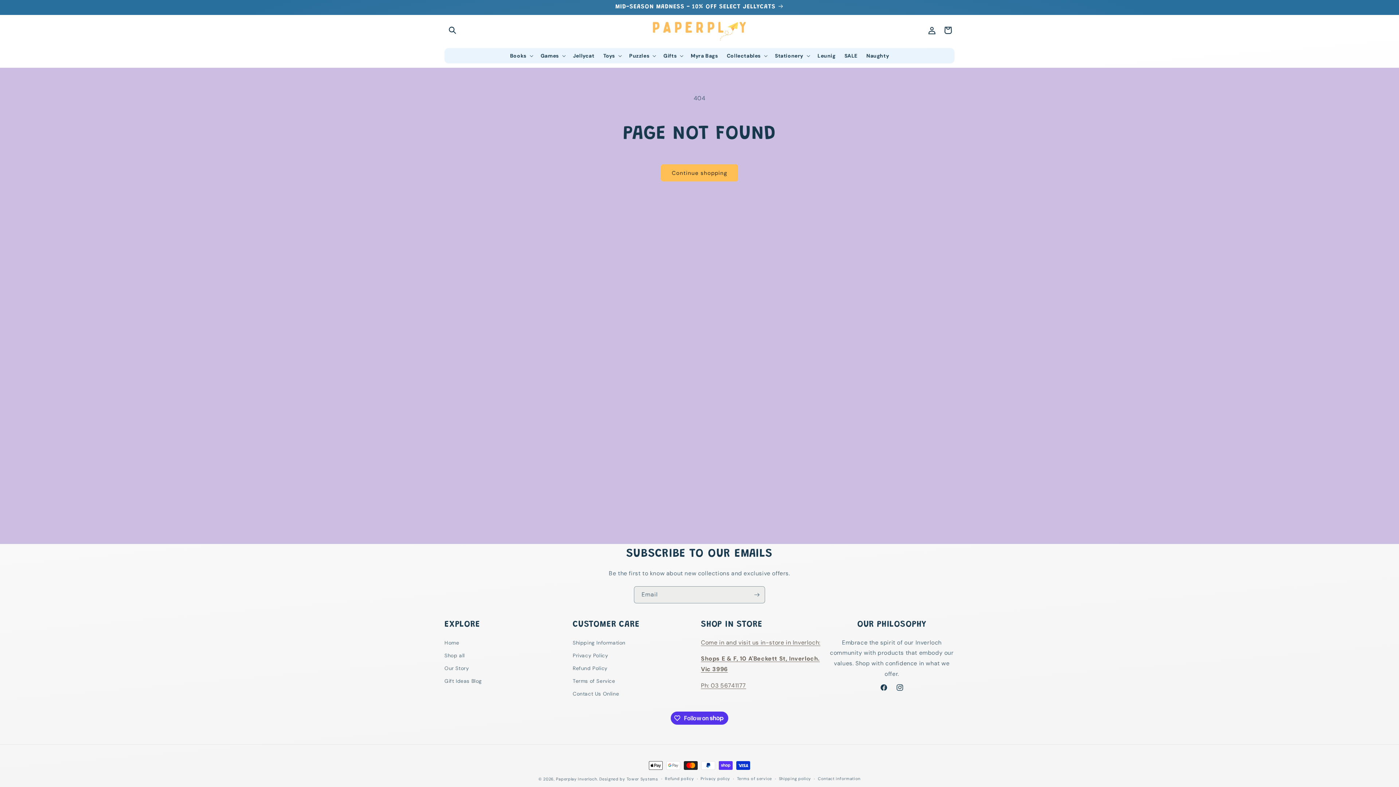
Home (451, 642)
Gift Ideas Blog (463, 681)
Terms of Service (594, 681)
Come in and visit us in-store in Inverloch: (760, 642)
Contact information (839, 778)
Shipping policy (795, 778)
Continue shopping (699, 173)
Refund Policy (590, 668)
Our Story (456, 668)
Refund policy (679, 778)
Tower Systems (642, 779)
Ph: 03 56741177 (723, 685)
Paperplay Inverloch (576, 779)
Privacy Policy (590, 655)
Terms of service (754, 778)
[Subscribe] (757, 594)
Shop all (454, 655)
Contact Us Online (596, 693)
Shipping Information (599, 642)
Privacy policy (715, 778)
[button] (452, 30)
